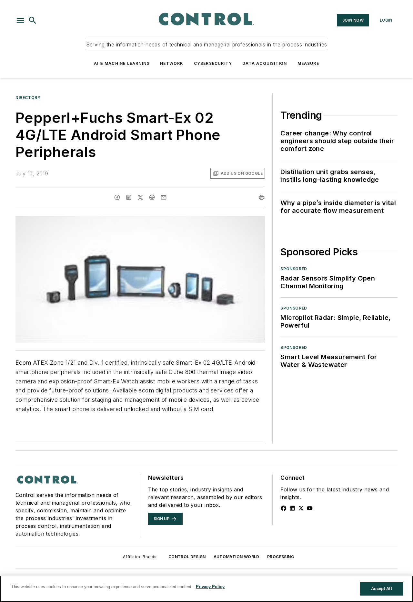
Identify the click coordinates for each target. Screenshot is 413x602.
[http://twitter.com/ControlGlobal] (301, 508)
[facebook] (117, 197)
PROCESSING (280, 556)
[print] (261, 197)
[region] (206, 589)
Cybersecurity (213, 63)
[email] (163, 197)
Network (171, 63)
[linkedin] (129, 197)
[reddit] (152, 197)
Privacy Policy (210, 586)
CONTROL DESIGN (187, 556)
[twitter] (140, 197)
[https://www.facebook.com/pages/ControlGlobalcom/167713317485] (283, 508)
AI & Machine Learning (122, 63)
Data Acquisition (264, 63)
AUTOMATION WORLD (236, 556)
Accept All (381, 588)
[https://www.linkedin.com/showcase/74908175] (292, 508)
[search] (32, 20)
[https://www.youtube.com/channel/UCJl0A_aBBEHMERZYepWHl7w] (310, 508)
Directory (27, 97)
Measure (308, 63)
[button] (20, 20)
